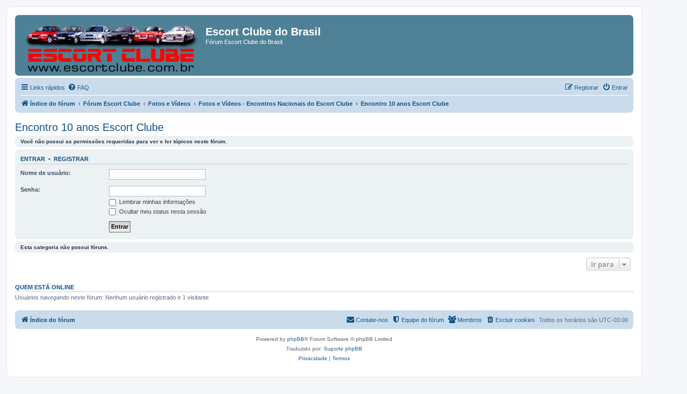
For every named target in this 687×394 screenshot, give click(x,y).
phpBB (295, 339)
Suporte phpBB (343, 349)
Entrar (32, 159)
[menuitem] (78, 87)
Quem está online (44, 287)
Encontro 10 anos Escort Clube (89, 127)
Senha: (30, 189)
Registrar (71, 159)
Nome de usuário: (45, 173)
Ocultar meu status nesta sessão (162, 211)
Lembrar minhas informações (156, 202)
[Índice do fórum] (112, 45)
